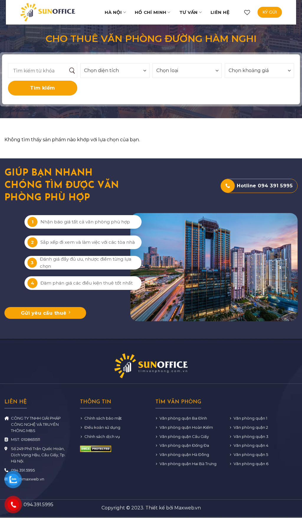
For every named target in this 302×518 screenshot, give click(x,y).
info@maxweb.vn (27, 479)
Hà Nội (113, 12)
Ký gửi (269, 12)
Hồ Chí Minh (150, 12)
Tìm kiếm (42, 88)
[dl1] (48, 12)
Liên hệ (220, 12)
